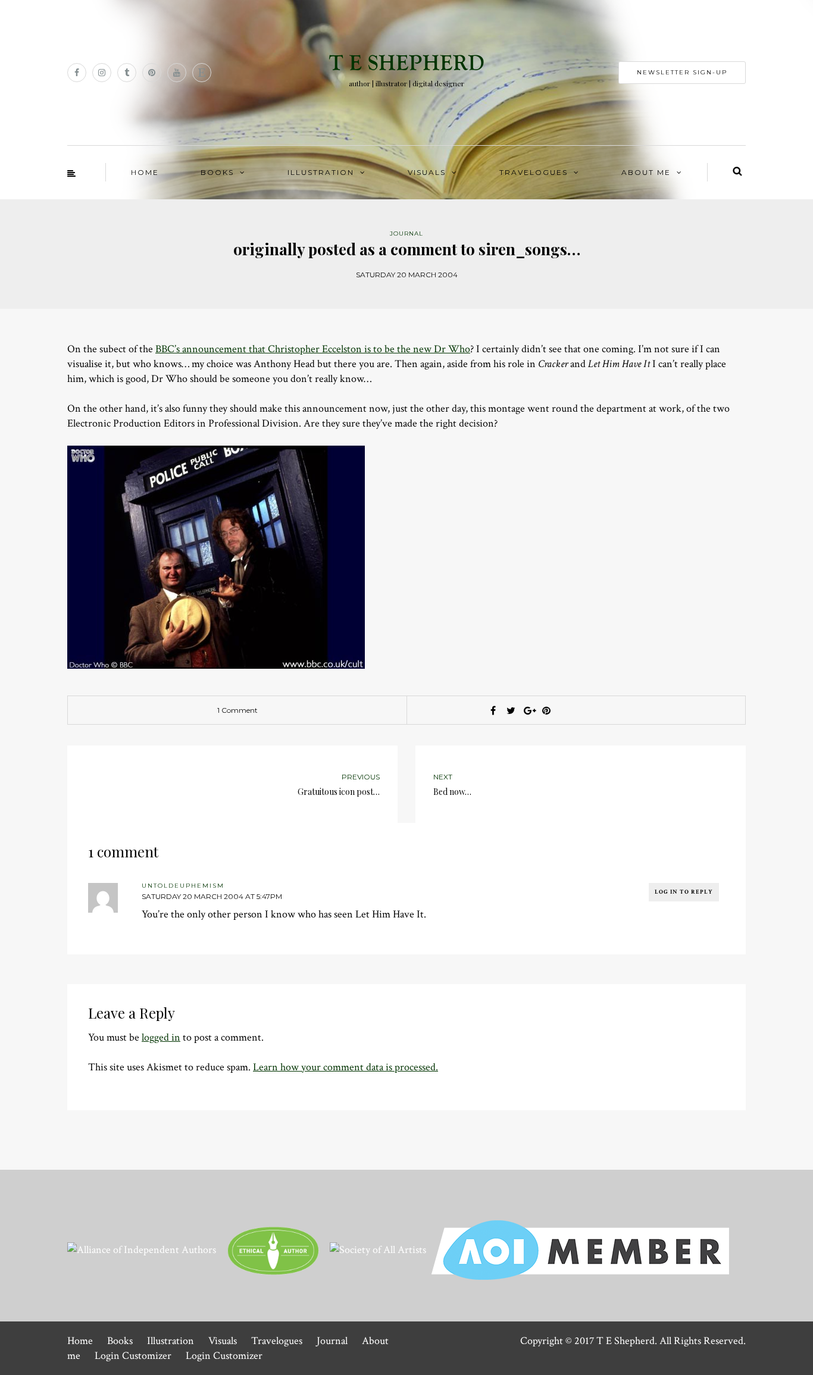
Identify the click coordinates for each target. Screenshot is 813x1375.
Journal (332, 1341)
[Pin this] (546, 710)
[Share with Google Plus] (528, 710)
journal (406, 233)
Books (217, 172)
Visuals (427, 172)
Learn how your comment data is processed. (345, 1067)
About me (646, 172)
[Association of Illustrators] (580, 1248)
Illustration (320, 172)
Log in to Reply (684, 892)
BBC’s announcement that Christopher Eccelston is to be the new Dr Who (312, 349)
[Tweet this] (510, 710)
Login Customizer (133, 1356)
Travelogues (533, 172)
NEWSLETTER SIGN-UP (682, 72)
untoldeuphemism (183, 885)
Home (145, 172)
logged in (161, 1037)
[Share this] (493, 710)
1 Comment (237, 710)
